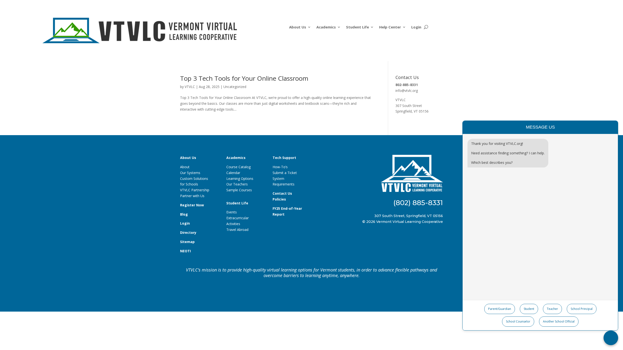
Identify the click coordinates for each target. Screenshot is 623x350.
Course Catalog (238, 167)
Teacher (552, 309)
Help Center (390, 27)
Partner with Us (192, 195)
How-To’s (280, 167)
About (185, 167)
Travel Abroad (237, 229)
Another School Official (559, 321)
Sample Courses (239, 190)
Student (529, 309)
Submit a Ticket (285, 172)
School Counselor (518, 321)
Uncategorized (234, 86)
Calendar (233, 172)
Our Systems (190, 172)
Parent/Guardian (499, 309)
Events (231, 212)
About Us (297, 27)
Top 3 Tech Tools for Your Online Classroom (244, 78)
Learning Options (239, 178)
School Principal (582, 309)
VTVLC (190, 86)
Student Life (357, 27)
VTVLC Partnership (194, 190)
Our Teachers (237, 184)
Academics (326, 27)
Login (416, 27)
